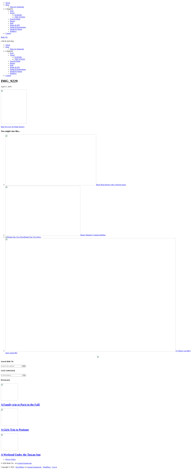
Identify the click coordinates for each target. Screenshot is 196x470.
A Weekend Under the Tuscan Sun (20, 454)
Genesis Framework (24, 463)
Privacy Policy (10, 459)
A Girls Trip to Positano (15, 429)
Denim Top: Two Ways (32, 237)
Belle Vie (4, 37)
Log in (54, 467)
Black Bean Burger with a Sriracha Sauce (111, 185)
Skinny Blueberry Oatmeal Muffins (93, 235)
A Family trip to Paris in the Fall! (20, 404)
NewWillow (20, 467)
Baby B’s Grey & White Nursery (12, 127)
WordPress (47, 467)
